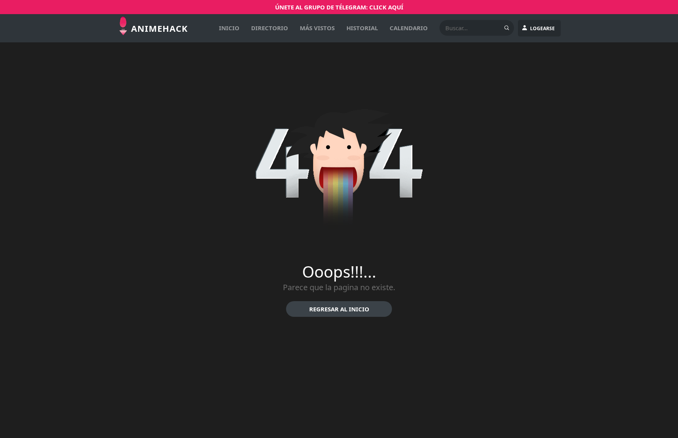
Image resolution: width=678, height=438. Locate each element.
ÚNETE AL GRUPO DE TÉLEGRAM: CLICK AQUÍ (339, 7)
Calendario (409, 28)
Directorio (269, 28)
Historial (362, 28)
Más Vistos (317, 28)
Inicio (229, 28)
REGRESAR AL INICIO (339, 309)
